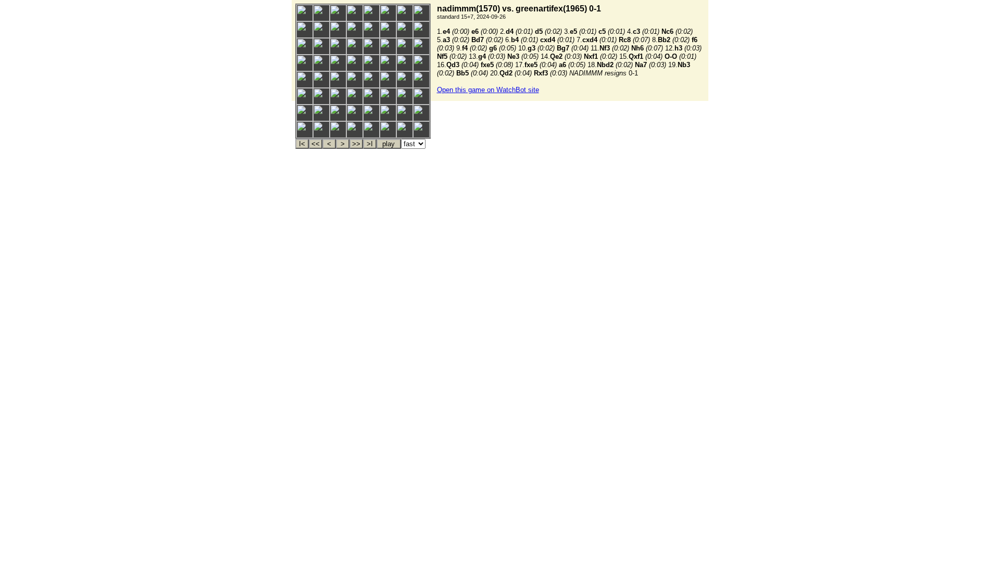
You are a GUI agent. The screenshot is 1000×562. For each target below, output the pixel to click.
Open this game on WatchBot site (488, 90)
